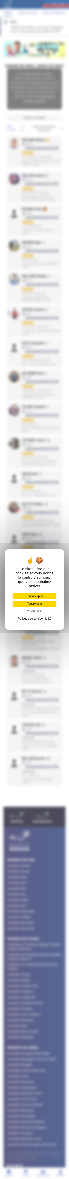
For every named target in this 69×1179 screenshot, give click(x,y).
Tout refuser (34, 603)
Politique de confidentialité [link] (34, 618)
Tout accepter (34, 596)
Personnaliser (34, 611)
